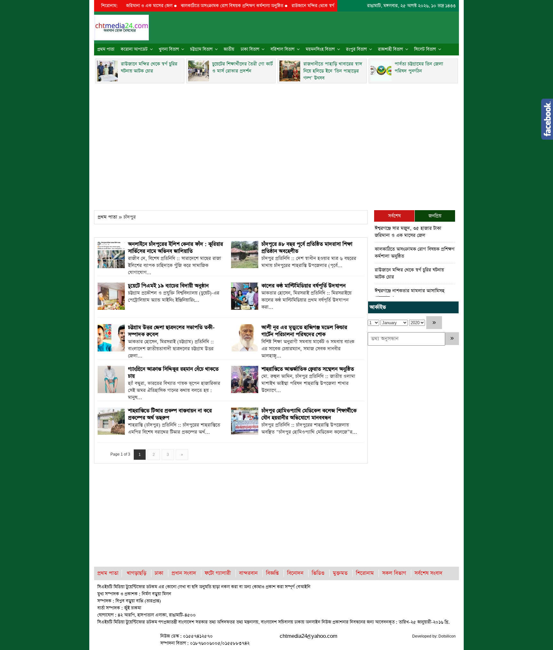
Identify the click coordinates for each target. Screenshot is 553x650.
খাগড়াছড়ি (136, 573)
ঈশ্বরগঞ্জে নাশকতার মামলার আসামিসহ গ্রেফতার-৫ (410, 294)
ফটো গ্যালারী (217, 573)
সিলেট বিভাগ (425, 49)
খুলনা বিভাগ (169, 49)
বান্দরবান (248, 573)
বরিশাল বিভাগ (282, 49)
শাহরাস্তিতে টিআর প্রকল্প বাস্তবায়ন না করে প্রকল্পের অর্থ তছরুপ (170, 414)
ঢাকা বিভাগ (250, 49)
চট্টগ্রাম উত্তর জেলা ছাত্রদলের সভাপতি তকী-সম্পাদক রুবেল (171, 331)
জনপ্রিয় (435, 215)
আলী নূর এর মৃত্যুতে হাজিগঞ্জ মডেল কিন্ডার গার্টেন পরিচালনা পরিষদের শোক (304, 331)
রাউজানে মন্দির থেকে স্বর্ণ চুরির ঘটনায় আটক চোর (322, 6)
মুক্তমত (340, 573)
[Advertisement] (276, 145)
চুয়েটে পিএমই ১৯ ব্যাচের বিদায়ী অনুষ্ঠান (168, 286)
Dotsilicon (447, 636)
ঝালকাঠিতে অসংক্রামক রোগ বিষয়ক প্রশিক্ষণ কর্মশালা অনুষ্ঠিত (220, 6)
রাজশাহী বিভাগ (390, 49)
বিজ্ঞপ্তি (272, 573)
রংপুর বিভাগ (356, 49)
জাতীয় (229, 49)
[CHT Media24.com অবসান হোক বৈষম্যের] (121, 27)
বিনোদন (295, 573)
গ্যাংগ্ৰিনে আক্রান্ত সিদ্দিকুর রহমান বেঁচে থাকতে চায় (173, 373)
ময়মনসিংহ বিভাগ (320, 49)
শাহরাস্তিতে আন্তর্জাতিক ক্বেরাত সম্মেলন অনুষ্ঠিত (307, 369)
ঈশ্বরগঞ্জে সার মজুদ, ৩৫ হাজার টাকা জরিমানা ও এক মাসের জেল (408, 232)
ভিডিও (318, 573)
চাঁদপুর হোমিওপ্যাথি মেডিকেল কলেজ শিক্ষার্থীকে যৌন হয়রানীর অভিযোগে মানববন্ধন (309, 414)
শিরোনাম (365, 573)
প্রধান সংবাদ (184, 573)
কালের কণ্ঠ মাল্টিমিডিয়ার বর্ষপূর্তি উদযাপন (303, 286)
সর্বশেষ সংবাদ (428, 573)
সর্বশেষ (394, 215)
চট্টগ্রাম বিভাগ (201, 49)
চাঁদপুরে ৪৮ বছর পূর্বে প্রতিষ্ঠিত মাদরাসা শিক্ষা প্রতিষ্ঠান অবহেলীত (306, 248)
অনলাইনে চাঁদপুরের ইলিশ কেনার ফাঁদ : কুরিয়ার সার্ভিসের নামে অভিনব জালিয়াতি (175, 248)
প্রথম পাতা (105, 49)
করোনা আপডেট (134, 49)
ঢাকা (159, 573)
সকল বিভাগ (394, 573)
